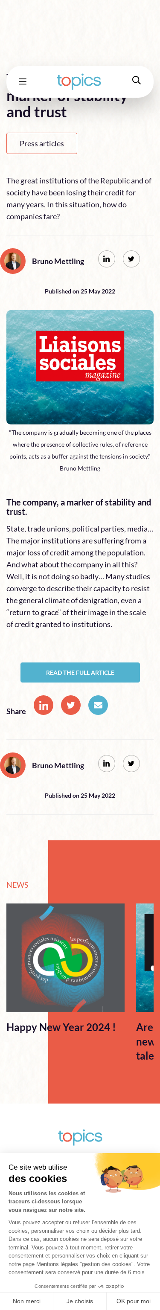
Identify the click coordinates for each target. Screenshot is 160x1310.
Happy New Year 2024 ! (61, 1027)
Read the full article (80, 672)
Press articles (42, 143)
